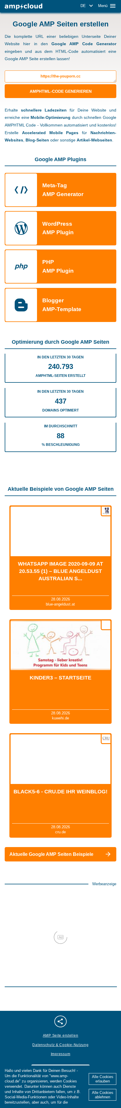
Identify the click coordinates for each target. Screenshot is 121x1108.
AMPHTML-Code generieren (61, 91)
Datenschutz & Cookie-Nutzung (60, 1045)
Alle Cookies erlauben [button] (102, 1079)
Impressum (60, 1054)
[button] (87, 5)
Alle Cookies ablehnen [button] (102, 1094)
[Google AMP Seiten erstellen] (23, 7)
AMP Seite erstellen (60, 1035)
